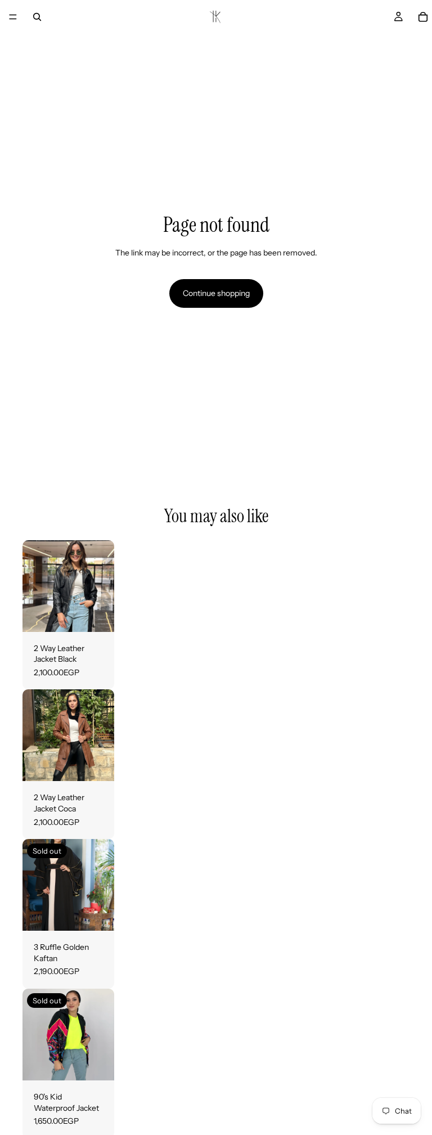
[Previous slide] (34, 585)
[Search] (37, 17)
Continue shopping (216, 293)
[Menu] (13, 17)
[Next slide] (101, 585)
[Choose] (97, 614)
